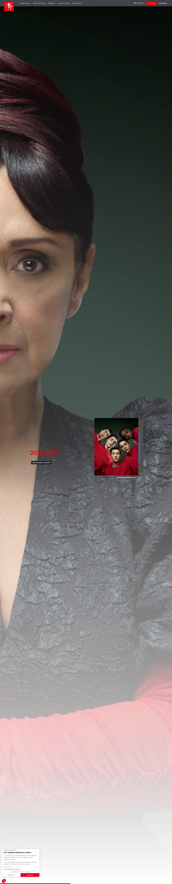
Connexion (162, 3)
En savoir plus (51, 464)
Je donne (151, 3)
